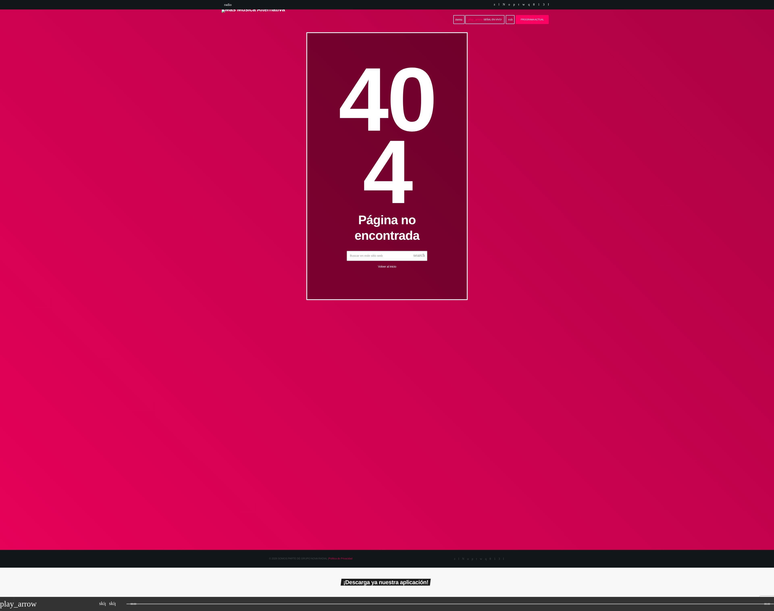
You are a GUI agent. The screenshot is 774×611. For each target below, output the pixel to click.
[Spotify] (509, 4)
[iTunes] (523, 4)
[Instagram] (529, 4)
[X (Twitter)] (494, 4)
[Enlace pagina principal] (253, 19)
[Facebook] (534, 4)
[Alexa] (548, 4)
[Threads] (503, 4)
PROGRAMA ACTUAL (532, 19)
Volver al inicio (387, 266)
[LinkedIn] (518, 4)
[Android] (539, 4)
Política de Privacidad (340, 558)
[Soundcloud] (514, 4)
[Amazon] (544, 4)
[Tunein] (499, 4)
